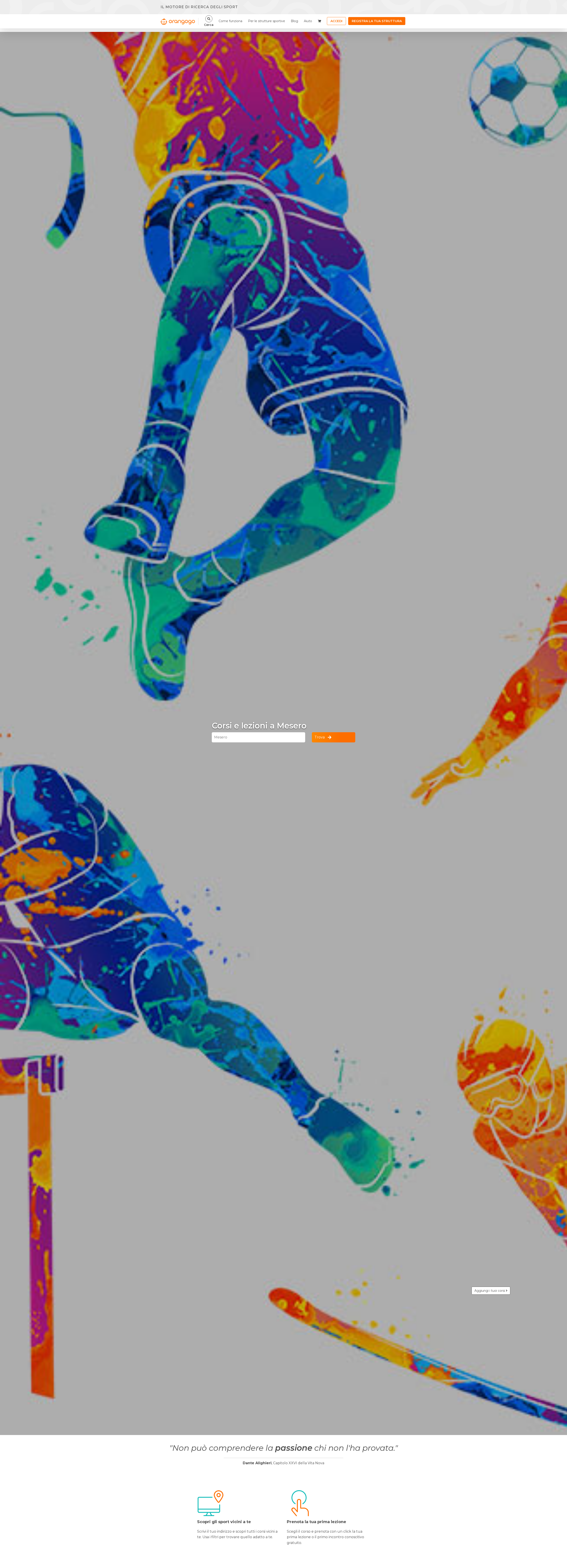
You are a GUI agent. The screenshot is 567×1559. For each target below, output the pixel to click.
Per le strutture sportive (266, 21)
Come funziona (230, 21)
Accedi (336, 21)
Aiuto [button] (308, 21)
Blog (294, 21)
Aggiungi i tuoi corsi (490, 1291)
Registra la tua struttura (377, 21)
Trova (320, 737)
